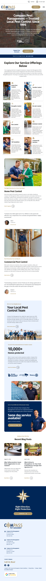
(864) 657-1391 (9, 544)
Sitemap (36, 568)
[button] (10, 574)
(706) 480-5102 (9, 535)
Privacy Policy (31, 568)
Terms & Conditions (23, 568)
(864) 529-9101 (9, 552)
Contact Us (35, 7)
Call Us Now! (9, 562)
